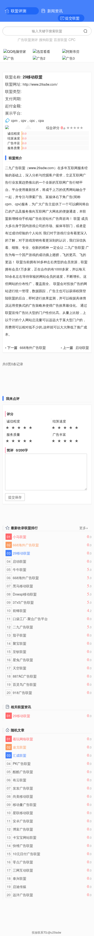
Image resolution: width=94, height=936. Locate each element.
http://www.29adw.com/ (40, 84)
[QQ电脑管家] (17, 51)
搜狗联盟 (46, 39)
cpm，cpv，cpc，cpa (27, 120)
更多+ (83, 527)
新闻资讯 (55, 11)
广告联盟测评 (28, 39)
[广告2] (47, 57)
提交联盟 (72, 18)
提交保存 (15, 497)
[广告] (17, 57)
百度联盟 (60, 39)
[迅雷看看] (47, 51)
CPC (71, 39)
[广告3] (76, 57)
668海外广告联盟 (25, 347)
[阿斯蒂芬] (76, 51)
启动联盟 (75, 347)
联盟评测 (18, 11)
